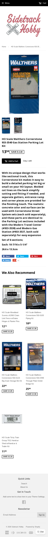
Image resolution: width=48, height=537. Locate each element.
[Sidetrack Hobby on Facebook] (24, 503)
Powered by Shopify (33, 527)
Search (24, 483)
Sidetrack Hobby (18, 527)
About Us (24, 487)
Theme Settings (38, 497)
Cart (44, 3)
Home (4, 47)
